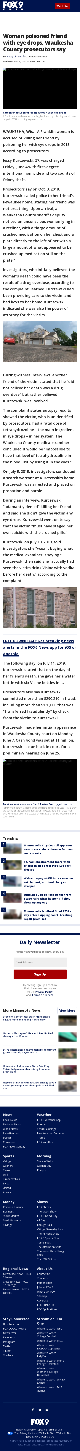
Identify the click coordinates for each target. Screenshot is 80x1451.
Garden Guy (44, 1165)
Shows (42, 1202)
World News (10, 1129)
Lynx (6, 1183)
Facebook (9, 1337)
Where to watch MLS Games (49, 1388)
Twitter (7, 1346)
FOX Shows (44, 1207)
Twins (6, 1170)
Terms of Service (42, 995)
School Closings (46, 1129)
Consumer (9, 1142)
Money (8, 1202)
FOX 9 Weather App (49, 1120)
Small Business (12, 1220)
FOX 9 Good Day (47, 1216)
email (47, 1410)
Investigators (11, 1133)
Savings (7, 1225)
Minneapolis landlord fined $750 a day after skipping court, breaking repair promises (48, 915)
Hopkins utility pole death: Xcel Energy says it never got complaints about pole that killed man (29, 1085)
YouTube (8, 1355)
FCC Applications (47, 1309)
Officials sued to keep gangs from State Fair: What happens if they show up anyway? (47, 898)
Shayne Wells (45, 1161)
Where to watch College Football (47, 1334)
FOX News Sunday (14, 1146)
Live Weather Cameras (50, 1133)
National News (12, 1124)
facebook (33, 1410)
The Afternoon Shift (49, 1247)
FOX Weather (45, 1142)
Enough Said (44, 1225)
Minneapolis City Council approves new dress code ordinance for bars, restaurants (48, 849)
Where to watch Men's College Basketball (50, 1362)
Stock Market (11, 1216)
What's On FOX (46, 1291)
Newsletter (9, 1333)
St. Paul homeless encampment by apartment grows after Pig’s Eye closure (29, 1051)
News (7, 1114)
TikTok (7, 1350)
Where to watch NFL (49, 1328)
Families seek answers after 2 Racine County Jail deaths (37, 804)
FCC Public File (46, 1305)
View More (67, 1011)
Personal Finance (13, 1207)
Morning (44, 1156)
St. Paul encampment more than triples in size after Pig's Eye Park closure (47, 865)
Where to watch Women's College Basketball (47, 1372)
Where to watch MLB (50, 1340)
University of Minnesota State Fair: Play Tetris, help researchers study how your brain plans (26, 1068)
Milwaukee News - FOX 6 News (17, 1275)
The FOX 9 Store (47, 1259)
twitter (40, 1410)
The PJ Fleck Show (48, 1233)
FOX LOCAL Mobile (14, 1328)
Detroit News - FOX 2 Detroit (16, 1291)
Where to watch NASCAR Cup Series (49, 1346)
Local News (10, 1120)
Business (8, 1211)
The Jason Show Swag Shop (50, 1253)
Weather (44, 1114)
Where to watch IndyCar (46, 1354)
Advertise (42, 1300)
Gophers (8, 1165)
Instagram (9, 1342)
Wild (5, 1174)
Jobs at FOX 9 (45, 1287)
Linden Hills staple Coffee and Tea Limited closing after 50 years (28, 1035)
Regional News (15, 1268)
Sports (8, 1156)
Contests (42, 1278)
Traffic (41, 1137)
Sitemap (42, 1296)
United (7, 1188)
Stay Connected (16, 1319)
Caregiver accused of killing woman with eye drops (34, 112)
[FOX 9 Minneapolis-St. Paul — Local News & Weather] (14, 5)
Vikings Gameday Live (50, 1229)
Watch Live (62, 6)
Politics (7, 1137)
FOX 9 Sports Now (48, 1238)
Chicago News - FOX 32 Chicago (15, 1283)
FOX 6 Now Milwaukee (35, 56)
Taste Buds (44, 1242)
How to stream (12, 1324)
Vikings (7, 1161)
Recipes (41, 1170)
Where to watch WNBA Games (51, 1381)
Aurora (7, 1192)
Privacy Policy (44, 991)
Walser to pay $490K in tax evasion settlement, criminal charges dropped (48, 882)
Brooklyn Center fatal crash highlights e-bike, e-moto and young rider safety (27, 1018)
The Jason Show (47, 1211)
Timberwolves (11, 1179)
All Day (41, 1220)
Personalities (44, 1282)
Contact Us (43, 1274)
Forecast (42, 1124)
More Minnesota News (22, 1010)
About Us (44, 1268)
